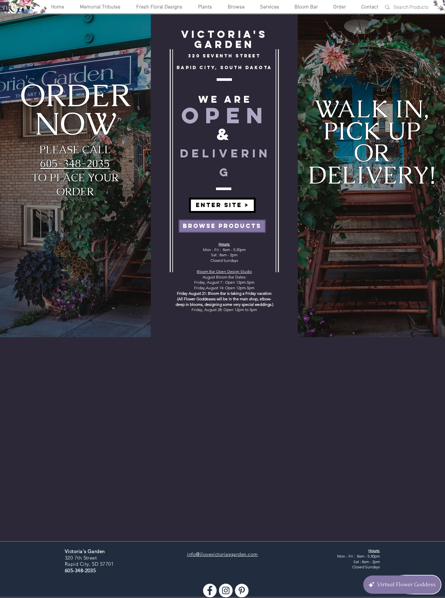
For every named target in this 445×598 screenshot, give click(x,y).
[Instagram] (226, 590)
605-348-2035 (75, 164)
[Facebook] (210, 590)
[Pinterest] (242, 590)
